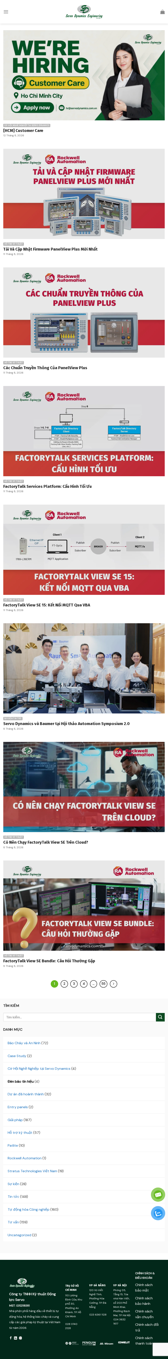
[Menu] (6, 11)
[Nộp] (160, 1017)
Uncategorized (19, 1235)
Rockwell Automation (25, 1158)
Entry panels (18, 1107)
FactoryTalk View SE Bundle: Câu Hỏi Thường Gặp (49, 961)
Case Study (17, 1056)
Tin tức (13, 1196)
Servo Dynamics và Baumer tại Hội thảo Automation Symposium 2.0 (66, 723)
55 (103, 984)
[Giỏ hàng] (162, 12)
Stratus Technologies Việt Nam (32, 1171)
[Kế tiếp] (113, 984)
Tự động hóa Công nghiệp (28, 1209)
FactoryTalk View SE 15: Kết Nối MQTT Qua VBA (46, 605)
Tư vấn (13, 1222)
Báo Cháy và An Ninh (24, 1043)
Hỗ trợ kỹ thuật (20, 1132)
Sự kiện (13, 1184)
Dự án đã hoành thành (26, 1094)
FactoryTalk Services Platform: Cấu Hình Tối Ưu (47, 486)
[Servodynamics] (84, 12)
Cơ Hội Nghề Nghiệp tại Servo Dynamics (39, 1068)
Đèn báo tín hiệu (21, 1081)
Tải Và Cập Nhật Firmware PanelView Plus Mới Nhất (50, 249)
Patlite (13, 1145)
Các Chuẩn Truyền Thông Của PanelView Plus (45, 367)
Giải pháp (15, 1120)
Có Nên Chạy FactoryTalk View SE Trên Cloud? (45, 842)
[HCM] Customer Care (23, 130)
